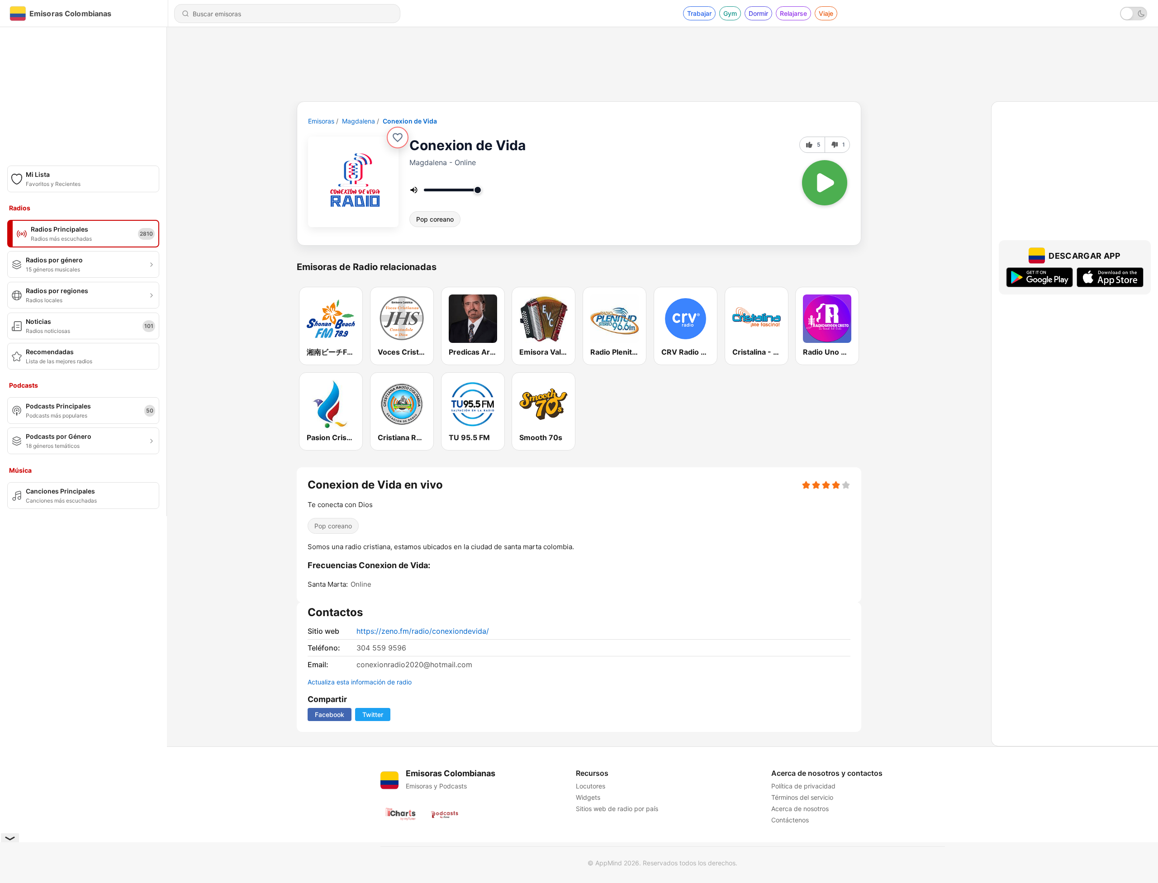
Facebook (329, 714)
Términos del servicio (802, 797)
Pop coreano (435, 219)
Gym (730, 13)
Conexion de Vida (410, 121)
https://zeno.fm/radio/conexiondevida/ (422, 631)
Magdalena (358, 121)
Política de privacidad (803, 786)
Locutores (590, 786)
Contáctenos (790, 820)
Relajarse (793, 13)
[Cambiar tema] (1133, 13)
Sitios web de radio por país (617, 808)
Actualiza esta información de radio (360, 682)
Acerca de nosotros (800, 808)
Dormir (758, 13)
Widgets (588, 797)
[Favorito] (397, 137)
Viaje (826, 13)
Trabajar (699, 13)
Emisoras (321, 121)
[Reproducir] (824, 182)
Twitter (372, 714)
